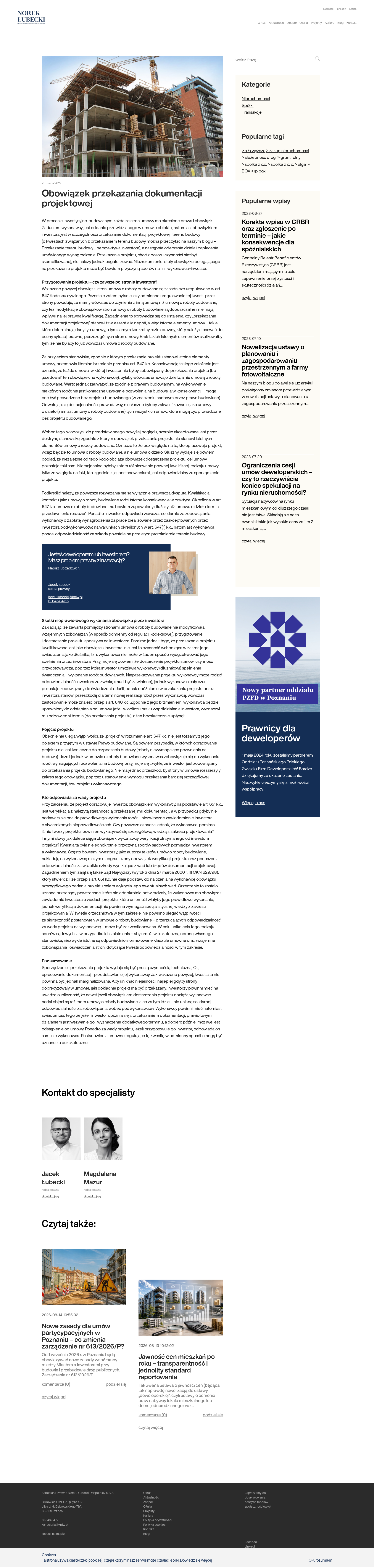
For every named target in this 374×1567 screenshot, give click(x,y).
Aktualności (276, 22)
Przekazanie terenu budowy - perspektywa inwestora (90, 248)
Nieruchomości (256, 98)
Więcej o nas (253, 802)
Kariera (329, 22)
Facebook (328, 9)
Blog (340, 22)
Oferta (304, 22)
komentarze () (56, 1384)
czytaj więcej (54, 1396)
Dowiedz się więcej (196, 1560)
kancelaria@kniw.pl (55, 1524)
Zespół (292, 22)
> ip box (258, 171)
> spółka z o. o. (281, 164)
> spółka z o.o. (254, 164)
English (352, 9)
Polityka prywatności (157, 1520)
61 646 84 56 (58, 601)
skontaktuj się (50, 1196)
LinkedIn (251, 1546)
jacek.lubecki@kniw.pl (65, 596)
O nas (262, 22)
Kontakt (351, 22)
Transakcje (252, 112)
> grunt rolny (288, 157)
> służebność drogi (259, 157)
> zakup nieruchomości (287, 150)
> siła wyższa (253, 150)
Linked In (341, 9)
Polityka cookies (154, 1524)
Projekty (316, 22)
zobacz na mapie (53, 1533)
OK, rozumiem (320, 1560)
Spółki (247, 105)
